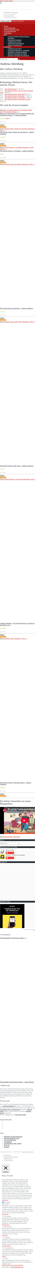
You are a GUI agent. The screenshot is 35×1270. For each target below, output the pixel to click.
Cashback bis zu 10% (14, 42)
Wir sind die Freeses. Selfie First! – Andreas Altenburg (16, 466)
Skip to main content (6, 1)
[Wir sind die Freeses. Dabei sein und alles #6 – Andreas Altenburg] (17, 130)
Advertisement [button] (6, 1246)
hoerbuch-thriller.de (18, 21)
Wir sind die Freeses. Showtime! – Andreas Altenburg (16, 308)
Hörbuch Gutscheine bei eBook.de (18, 55)
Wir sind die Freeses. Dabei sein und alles (17, 99)
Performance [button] (6, 1225)
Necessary (7, 1202)
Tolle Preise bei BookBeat (16, 43)
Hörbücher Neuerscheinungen (13, 1136)
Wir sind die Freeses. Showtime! (14, 96)
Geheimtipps (8, 33)
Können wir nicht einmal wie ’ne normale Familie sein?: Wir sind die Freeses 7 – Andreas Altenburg (17, 114)
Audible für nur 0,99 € (15, 48)
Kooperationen (8, 1160)
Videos (6, 26)
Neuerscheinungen (9, 28)
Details (2, 125)
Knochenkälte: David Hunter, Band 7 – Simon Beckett (17, 1082)
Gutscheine (7, 47)
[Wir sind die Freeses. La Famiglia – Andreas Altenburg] (17, 149)
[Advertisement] (17, 881)
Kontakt (6, 1147)
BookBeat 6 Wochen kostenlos (17, 52)
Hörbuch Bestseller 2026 (11, 29)
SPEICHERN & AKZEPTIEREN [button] (12, 1265)
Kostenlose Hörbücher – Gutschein (18, 50)
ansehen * (3, 127)
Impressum (7, 1155)
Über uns (7, 1145)
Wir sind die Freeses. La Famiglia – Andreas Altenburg (17, 151)
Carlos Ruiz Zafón (20, 1114)
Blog (5, 35)
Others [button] (4, 1256)
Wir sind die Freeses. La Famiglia (15, 97)
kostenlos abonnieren (13, 837)
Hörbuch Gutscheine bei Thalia (17, 54)
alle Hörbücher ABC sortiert (12, 1143)
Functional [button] (5, 1214)
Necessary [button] (5, 1200)
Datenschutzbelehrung (11, 1157)
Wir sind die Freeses (11, 89)
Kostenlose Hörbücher (15, 40)
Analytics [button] (5, 1235)
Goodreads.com (5, 1109)
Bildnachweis (8, 1158)
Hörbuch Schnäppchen (15, 45)
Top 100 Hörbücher (10, 31)
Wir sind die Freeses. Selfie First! (15, 94)
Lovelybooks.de (16, 1109)
